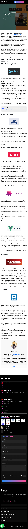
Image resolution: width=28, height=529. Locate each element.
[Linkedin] (14, 366)
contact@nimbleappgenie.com (9, 432)
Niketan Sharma (16, 16)
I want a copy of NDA (8, 475)
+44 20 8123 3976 (6, 395)
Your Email (4, 445)
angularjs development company (12, 91)
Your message (5, 463)
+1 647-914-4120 (6, 403)
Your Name (4, 439)
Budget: (3, 457)
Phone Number (5, 451)
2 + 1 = (21, 475)
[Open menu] (26, 2)
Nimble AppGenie (16, 354)
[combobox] (4, 454)
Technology (14, 11)
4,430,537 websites (18, 34)
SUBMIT (14, 481)
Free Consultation (20, 1)
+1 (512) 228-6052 (6, 386)
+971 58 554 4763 (6, 412)
